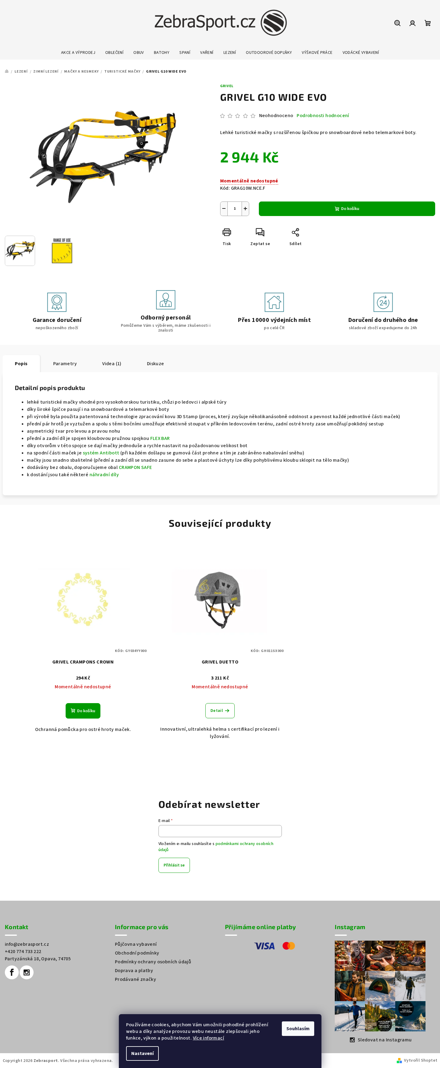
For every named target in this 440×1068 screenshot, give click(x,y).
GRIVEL (227, 86)
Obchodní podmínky (137, 953)
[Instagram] (27, 972)
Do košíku (350, 209)
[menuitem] (78, 53)
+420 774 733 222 (23, 951)
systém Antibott (101, 453)
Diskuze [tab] (155, 363)
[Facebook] (12, 972)
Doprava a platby (134, 970)
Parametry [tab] (65, 363)
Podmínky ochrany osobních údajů (153, 961)
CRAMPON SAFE (135, 467)
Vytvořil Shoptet (420, 1060)
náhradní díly (104, 474)
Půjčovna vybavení (136, 944)
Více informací (208, 1038)
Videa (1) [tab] (112, 363)
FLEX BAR (160, 438)
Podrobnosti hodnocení (323, 115)
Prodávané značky (135, 979)
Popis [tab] (21, 363)
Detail (216, 711)
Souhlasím (298, 1028)
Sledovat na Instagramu (385, 1040)
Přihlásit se (174, 865)
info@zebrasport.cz (27, 944)
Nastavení (142, 1053)
